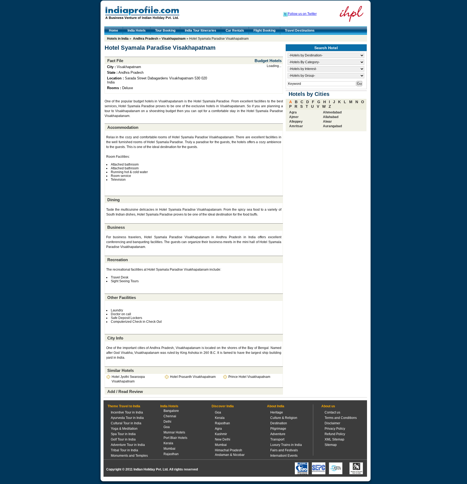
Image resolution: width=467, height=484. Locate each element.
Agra (293, 112)
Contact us (332, 412)
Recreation (117, 259)
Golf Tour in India (123, 439)
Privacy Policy (335, 429)
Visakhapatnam (174, 39)
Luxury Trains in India (286, 445)
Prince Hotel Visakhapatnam (249, 377)
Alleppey (296, 121)
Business (116, 227)
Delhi (167, 422)
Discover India (223, 406)
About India (275, 406)
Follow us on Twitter (302, 14)
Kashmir (221, 434)
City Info (115, 338)
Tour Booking (165, 30)
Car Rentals (235, 30)
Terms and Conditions (341, 418)
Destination (278, 423)
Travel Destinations (300, 30)
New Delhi (222, 439)
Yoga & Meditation (124, 429)
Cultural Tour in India (126, 423)
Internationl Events (284, 456)
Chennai (170, 416)
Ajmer (294, 117)
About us (328, 406)
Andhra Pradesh (145, 39)
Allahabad (330, 117)
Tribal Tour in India (124, 450)
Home (113, 30)
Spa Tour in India (123, 434)
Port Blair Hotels (175, 438)
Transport (277, 439)
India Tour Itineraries (200, 30)
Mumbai (169, 449)
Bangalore (171, 411)
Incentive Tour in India (127, 412)
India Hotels (137, 30)
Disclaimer (332, 423)
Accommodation (122, 127)
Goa (167, 427)
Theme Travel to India (124, 406)
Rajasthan (171, 454)
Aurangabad (332, 126)
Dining (113, 199)
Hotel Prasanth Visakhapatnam (193, 377)
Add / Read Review (125, 391)
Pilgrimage (278, 429)
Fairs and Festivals (284, 450)
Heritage (276, 412)
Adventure (277, 434)
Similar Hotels (120, 370)
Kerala (168, 443)
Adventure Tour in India (128, 445)
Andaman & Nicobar (230, 455)
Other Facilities (121, 297)
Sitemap (331, 445)
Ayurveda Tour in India (127, 418)
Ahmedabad (332, 112)
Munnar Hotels (174, 432)
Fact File (115, 60)
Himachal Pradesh (228, 450)
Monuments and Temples (129, 456)
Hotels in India (118, 39)
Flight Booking (264, 30)
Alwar (327, 121)
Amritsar (296, 126)
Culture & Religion (283, 418)
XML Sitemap (334, 439)
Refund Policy (335, 434)
